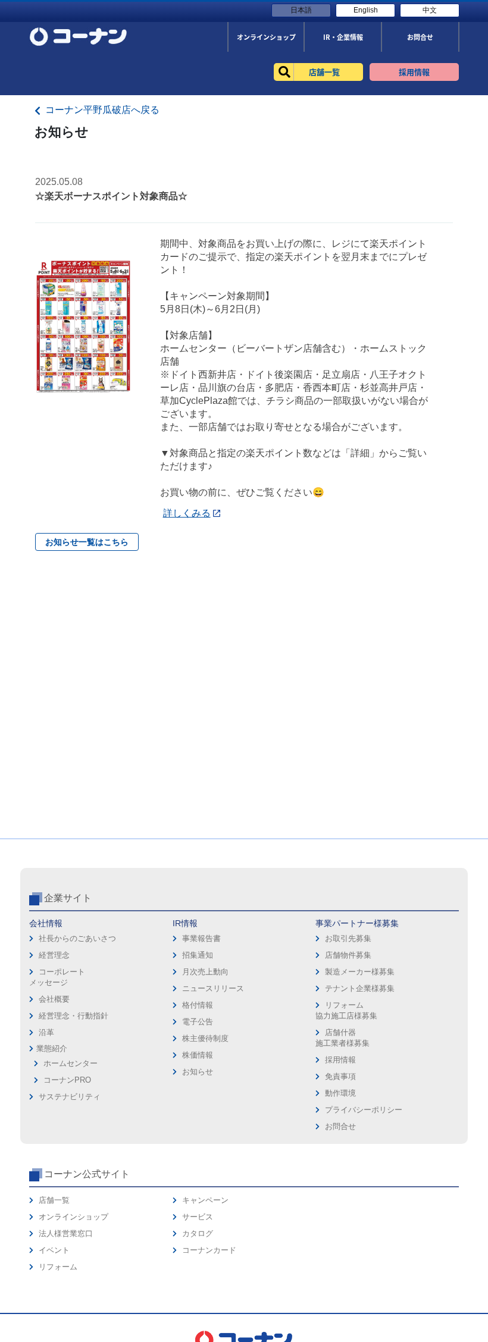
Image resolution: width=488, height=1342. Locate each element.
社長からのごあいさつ (77, 938)
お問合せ (340, 1126)
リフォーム (58, 1266)
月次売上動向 (205, 971)
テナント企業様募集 (360, 988)
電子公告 (197, 1021)
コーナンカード (209, 1250)
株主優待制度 (205, 1038)
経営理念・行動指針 (73, 1015)
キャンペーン (205, 1200)
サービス (197, 1216)
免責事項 (340, 1076)
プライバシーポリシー (363, 1109)
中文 (430, 10)
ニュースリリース (213, 988)
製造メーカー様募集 (360, 971)
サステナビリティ (70, 1096)
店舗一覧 (54, 1200)
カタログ (197, 1233)
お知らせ (197, 1071)
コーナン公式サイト (87, 1174)
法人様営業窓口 (66, 1233)
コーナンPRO (67, 1080)
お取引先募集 (348, 938)
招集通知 (197, 955)
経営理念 (54, 955)
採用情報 (340, 1059)
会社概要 (54, 999)
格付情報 (197, 1005)
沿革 (46, 1032)
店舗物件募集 (348, 955)
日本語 (301, 10)
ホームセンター (70, 1063)
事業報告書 (201, 938)
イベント (54, 1250)
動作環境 (340, 1093)
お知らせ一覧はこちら (87, 542)
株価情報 (197, 1055)
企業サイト (68, 898)
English (366, 10)
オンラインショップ (73, 1216)
